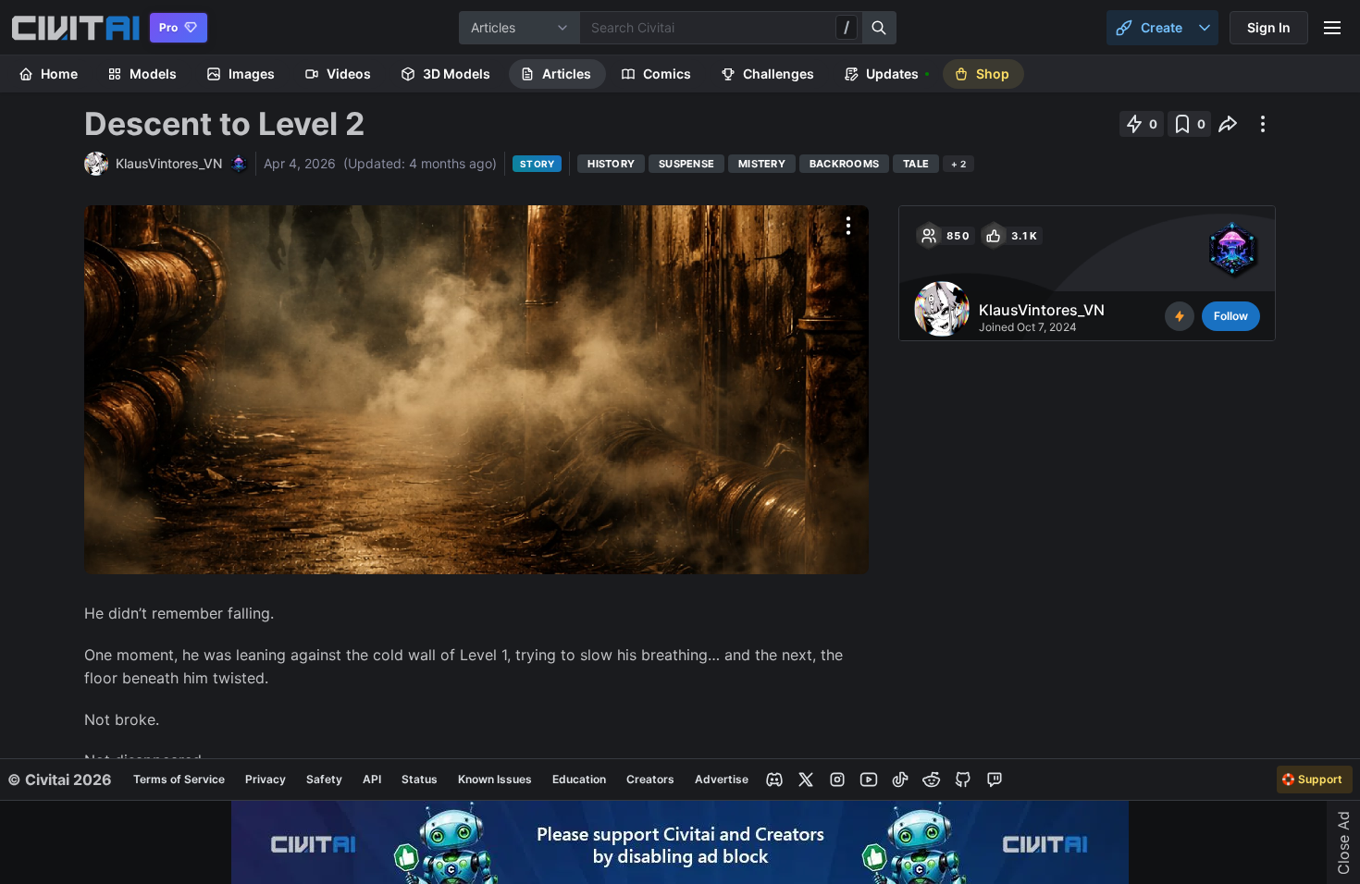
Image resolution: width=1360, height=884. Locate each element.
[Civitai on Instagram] (837, 779)
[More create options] (1204, 27)
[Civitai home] (75, 28)
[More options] (848, 226)
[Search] (879, 27)
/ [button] (846, 27)
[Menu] (1332, 28)
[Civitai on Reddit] (931, 779)
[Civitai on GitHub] (963, 779)
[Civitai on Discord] (774, 779)
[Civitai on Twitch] (994, 779)
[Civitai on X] (806, 779)
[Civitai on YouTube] (868, 779)
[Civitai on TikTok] (900, 779)
